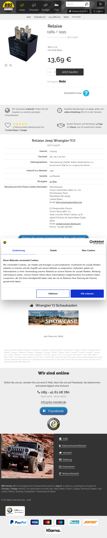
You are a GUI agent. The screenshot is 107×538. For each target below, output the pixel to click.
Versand (66, 452)
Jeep (22, 9)
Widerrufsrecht (70, 473)
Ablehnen (53, 293)
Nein (62, 81)
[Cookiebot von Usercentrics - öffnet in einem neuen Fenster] (91, 242)
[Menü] (23, 507)
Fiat (56, 9)
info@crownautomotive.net (69, 202)
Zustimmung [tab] (18, 250)
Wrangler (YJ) (39, 17)
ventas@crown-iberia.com (68, 223)
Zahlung (67, 459)
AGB (65, 438)
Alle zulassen (87, 293)
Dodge (46, 9)
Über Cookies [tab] (88, 250)
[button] (78, 11)
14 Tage (53, 181)
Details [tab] (53, 250)
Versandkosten (11, 115)
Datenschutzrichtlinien (73, 445)
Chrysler (34, 9)
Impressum (68, 466)
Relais (66, 17)
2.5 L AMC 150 (54, 17)
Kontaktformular (73, 93)
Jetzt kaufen (70, 72)
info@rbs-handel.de (53, 402)
